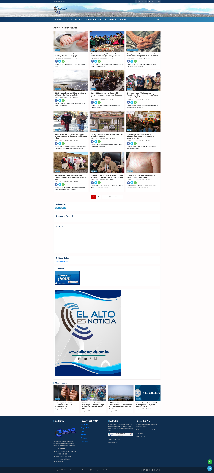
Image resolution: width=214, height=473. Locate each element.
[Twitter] (59, 61)
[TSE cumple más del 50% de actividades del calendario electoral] (107, 121)
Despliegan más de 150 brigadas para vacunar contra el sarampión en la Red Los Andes (70, 177)
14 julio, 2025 (58, 58)
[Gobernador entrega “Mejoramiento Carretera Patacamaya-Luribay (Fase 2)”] (107, 41)
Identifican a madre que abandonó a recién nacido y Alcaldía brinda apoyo (70, 55)
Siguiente (118, 197)
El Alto (67, 19)
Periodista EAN (67, 58)
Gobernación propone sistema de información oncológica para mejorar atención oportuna (140, 136)
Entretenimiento (110, 19)
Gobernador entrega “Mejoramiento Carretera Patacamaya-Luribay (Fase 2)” (105, 55)
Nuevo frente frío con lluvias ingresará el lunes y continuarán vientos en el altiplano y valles (71, 136)
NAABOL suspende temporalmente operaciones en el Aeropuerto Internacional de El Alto (120, 405)
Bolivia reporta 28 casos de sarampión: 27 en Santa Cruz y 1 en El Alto (142, 176)
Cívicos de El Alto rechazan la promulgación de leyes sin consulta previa (147, 405)
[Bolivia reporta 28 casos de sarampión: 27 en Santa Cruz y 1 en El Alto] (143, 162)
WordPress (106, 470)
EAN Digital (95, 410)
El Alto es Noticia (132, 50)
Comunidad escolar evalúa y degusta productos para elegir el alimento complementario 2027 (93, 405)
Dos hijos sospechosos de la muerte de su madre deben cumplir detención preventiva (142, 55)
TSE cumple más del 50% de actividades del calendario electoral (107, 135)
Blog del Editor (85, 428)
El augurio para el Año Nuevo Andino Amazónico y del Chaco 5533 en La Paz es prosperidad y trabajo (142, 95)
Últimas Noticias (61, 383)
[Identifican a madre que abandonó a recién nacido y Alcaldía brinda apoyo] (71, 41)
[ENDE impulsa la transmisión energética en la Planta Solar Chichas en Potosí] (71, 80)
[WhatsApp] (63, 61)
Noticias (78, 19)
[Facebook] (56, 61)
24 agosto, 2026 (113, 410)
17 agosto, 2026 (140, 409)
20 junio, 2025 (94, 99)
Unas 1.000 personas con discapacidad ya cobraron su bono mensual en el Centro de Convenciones (106, 95)
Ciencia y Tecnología (93, 19)
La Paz (93, 50)
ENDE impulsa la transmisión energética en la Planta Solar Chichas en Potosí (70, 94)
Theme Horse (86, 470)
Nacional (58, 89)
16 (110, 197)
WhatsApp (84, 434)
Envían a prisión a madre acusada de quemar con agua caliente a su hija (65, 405)
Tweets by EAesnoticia (61, 261)
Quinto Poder (124, 19)
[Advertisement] (105, 240)
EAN (66, 409)
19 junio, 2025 (130, 140)
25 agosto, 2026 (59, 409)
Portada (58, 19)
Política (93, 130)
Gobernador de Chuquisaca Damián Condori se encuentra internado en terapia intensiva (107, 176)
